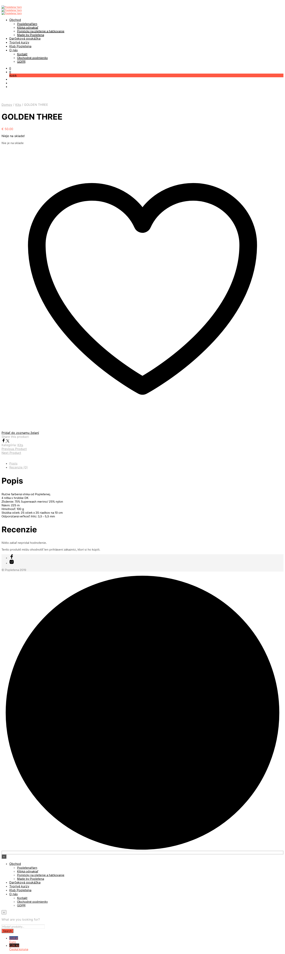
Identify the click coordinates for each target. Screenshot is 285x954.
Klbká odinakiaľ (27, 27)
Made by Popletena (30, 34)
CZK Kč (18, 947)
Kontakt (22, 54)
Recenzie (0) (18, 467)
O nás (13, 50)
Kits (18, 105)
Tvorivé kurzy (19, 42)
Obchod (15, 20)
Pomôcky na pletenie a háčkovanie (40, 31)
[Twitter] (7, 441)
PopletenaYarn (27, 23)
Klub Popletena (20, 46)
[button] (10, 68)
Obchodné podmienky (32, 57)
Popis (13, 463)
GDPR (21, 61)
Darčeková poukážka (25, 38)
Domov (7, 105)
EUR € (13, 940)
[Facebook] (4, 441)
